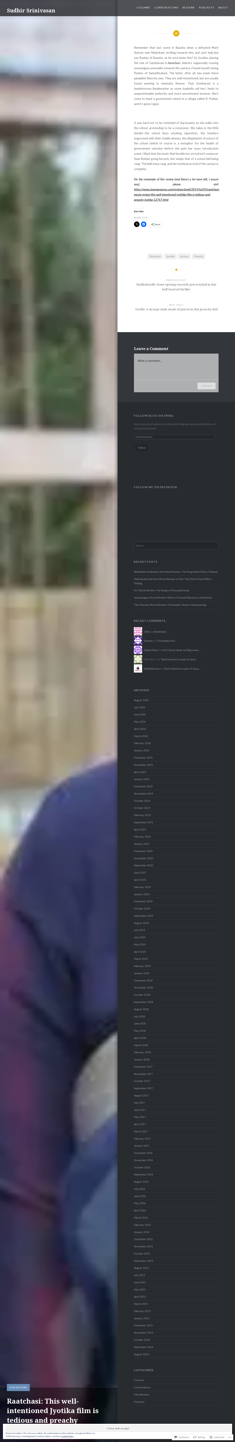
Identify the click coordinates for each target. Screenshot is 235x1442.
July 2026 (139, 707)
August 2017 (141, 1095)
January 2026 (141, 750)
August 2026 (141, 700)
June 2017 (140, 1109)
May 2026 (140, 721)
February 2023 (142, 815)
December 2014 (143, 1325)
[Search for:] (176, 545)
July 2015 (139, 1275)
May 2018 (140, 1030)
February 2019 (142, 966)
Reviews (188, 7)
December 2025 (143, 757)
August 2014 (141, 1354)
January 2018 (141, 1059)
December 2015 (143, 1239)
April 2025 (140, 772)
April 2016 (140, 1210)
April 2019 (140, 951)
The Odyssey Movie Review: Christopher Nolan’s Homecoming (170, 604)
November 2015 (143, 1246)
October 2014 (142, 1339)
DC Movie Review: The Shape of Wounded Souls (161, 590)
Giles (147, 631)
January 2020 (141, 894)
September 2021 (143, 822)
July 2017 (139, 1102)
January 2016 (141, 1232)
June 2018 (140, 1023)
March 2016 (141, 1217)
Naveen (148, 640)
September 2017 (143, 1088)
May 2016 (140, 1203)
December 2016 (143, 1152)
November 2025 (143, 764)
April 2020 (140, 879)
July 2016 (139, 1188)
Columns (143, 7)
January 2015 (141, 1318)
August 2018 (141, 1009)
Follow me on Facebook (155, 487)
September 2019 (143, 915)
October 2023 (142, 807)
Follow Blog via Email (154, 415)
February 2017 (142, 1138)
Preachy (198, 256)
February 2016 (142, 1224)
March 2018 (141, 1045)
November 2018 (143, 987)
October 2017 (142, 1080)
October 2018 (142, 994)
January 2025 (141, 779)
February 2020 (142, 887)
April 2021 (140, 829)
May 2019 (140, 944)
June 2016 (140, 1196)
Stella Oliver (151, 650)
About (223, 7)
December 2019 (143, 901)
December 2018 (143, 980)
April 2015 (140, 1296)
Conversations (166, 7)
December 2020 (143, 851)
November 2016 (143, 1160)
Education (155, 256)
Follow (142, 447)
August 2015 (141, 1267)
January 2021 (141, 843)
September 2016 (143, 1174)
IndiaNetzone (151, 668)
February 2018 (142, 1052)
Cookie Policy (67, 1436)
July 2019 (139, 930)
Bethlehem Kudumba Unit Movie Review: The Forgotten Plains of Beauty (176, 571)
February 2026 (142, 743)
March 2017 (141, 1131)
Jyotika (170, 256)
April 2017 (140, 1124)
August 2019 (141, 923)
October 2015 (142, 1253)
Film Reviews (18, 1387)
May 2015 (140, 1289)
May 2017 (140, 1116)
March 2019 (141, 958)
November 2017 (143, 1073)
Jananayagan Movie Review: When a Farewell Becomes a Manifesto (173, 597)
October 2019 (142, 908)
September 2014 (143, 1347)
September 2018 (143, 1001)
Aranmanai (160, 631)
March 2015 (141, 1303)
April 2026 (140, 728)
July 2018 (139, 1016)
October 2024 (142, 800)
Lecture (184, 256)
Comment (206, 385)
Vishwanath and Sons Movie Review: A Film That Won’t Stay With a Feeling (172, 581)
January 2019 (141, 973)
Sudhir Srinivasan (31, 10)
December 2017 (143, 1066)
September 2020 (143, 865)
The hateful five (166, 640)
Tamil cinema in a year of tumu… (179, 659)
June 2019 (140, 937)
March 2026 (141, 736)
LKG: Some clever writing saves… (181, 650)
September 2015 (143, 1260)
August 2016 (141, 1181)
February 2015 (142, 1311)
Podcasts (206, 7)
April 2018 (140, 1037)
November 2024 (143, 793)
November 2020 (143, 858)
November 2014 (143, 1332)
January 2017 (141, 1145)
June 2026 (140, 714)
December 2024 (143, 786)
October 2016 (142, 1167)
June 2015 (140, 1282)
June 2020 (140, 872)
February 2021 (142, 836)
